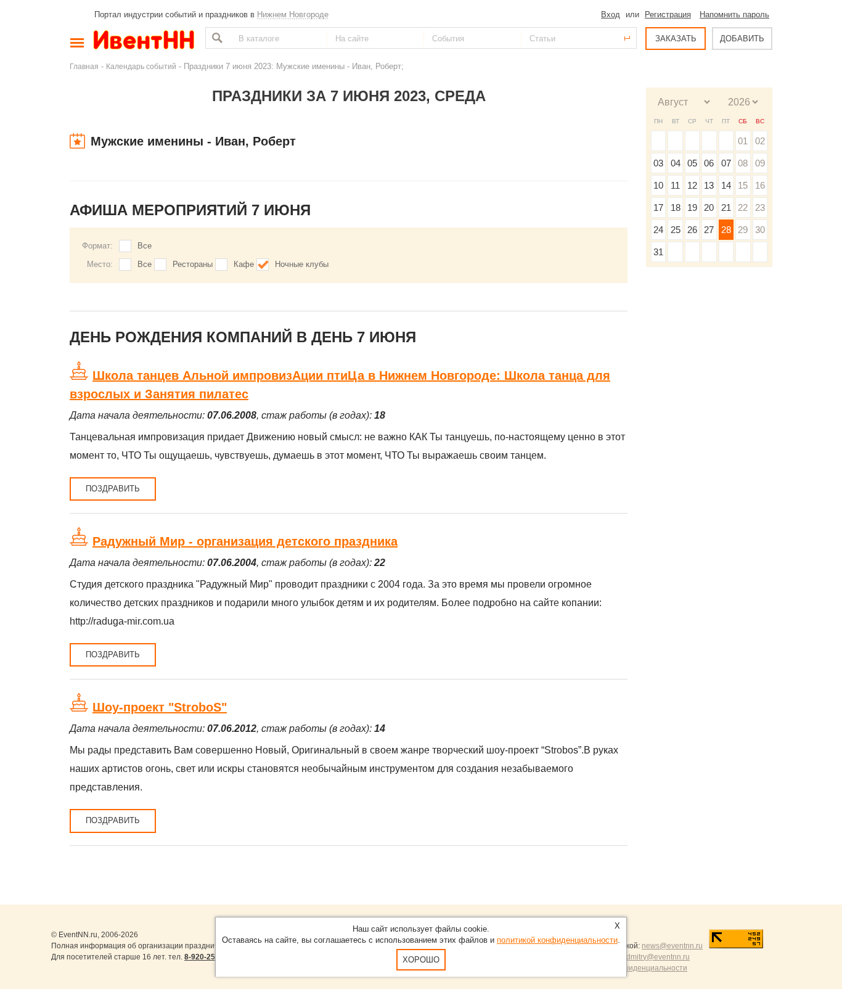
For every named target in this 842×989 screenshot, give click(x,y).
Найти (216, 38)
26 (692, 229)
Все (144, 245)
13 (709, 185)
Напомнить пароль (734, 14)
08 (743, 163)
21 (726, 207)
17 (658, 207)
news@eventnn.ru (672, 946)
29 (743, 229)
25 (676, 229)
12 (692, 185)
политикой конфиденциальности (557, 940)
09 (760, 163)
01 (743, 141)
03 (658, 163)
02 (760, 141)
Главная (84, 66)
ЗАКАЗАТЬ (676, 38)
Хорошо (421, 959)
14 (726, 185)
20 (709, 207)
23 (760, 207)
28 (726, 229)
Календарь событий (141, 66)
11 (675, 185)
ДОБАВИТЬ (742, 38)
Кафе (244, 264)
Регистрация (668, 14)
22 (743, 207)
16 (760, 185)
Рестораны (193, 264)
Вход (610, 14)
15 (743, 185)
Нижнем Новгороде (293, 14)
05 (692, 163)
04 (676, 163)
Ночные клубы (302, 264)
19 (692, 207)
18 (676, 207)
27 (709, 229)
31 (658, 252)
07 (726, 163)
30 (760, 229)
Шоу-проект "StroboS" (159, 707)
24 (658, 229)
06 (709, 163)
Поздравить (113, 488)
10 (658, 185)
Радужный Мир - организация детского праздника (245, 541)
